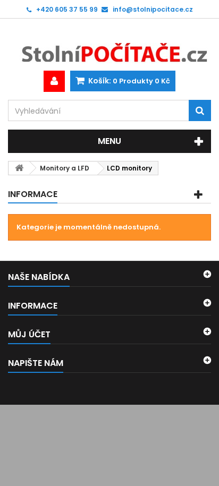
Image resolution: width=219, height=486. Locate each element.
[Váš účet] (54, 81)
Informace (32, 194)
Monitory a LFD (64, 168)
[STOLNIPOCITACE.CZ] (109, 44)
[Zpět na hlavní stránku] (19, 168)
